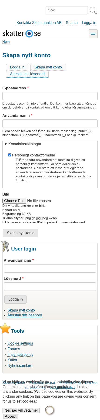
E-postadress (14, 88)
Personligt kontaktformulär (33, 155)
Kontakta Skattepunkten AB (39, 23)
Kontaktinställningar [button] (24, 144)
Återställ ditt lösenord (27, 74)
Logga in (89, 23)
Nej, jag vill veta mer (21, 410)
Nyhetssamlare (19, 366)
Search (72, 23)
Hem (6, 42)
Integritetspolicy (20, 354)
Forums (13, 349)
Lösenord (12, 279)
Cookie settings (20, 343)
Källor (12, 360)
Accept (10, 416)
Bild (5, 194)
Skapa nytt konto (48, 67)
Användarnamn (16, 116)
